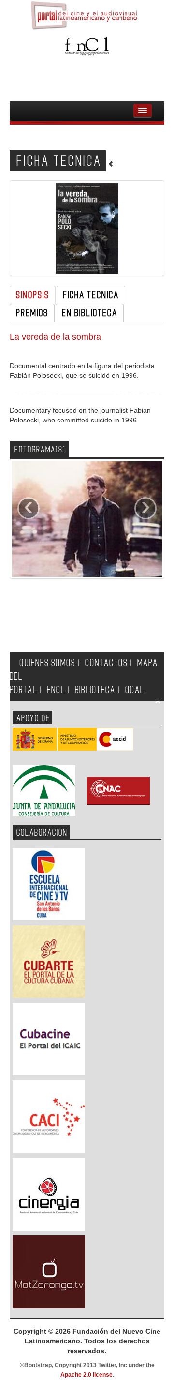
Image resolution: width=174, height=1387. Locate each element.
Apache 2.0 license (86, 1374)
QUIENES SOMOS (47, 663)
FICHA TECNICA (91, 295)
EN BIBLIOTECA (89, 313)
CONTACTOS (106, 663)
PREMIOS (32, 313)
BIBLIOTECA (95, 690)
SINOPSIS (32, 295)
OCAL (135, 690)
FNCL (56, 690)
